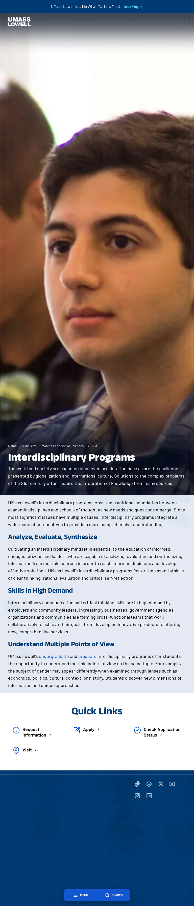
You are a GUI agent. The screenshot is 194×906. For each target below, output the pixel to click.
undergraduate (54, 656)
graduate (87, 656)
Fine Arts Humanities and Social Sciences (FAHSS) (60, 446)
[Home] (19, 21)
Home (12, 446)
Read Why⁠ (131, 7)
